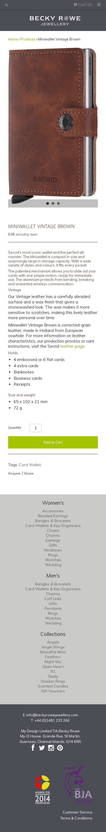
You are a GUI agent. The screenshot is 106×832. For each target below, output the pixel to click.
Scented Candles (53, 686)
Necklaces (53, 550)
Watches (53, 559)
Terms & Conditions (76, 818)
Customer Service (77, 812)
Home (13, 39)
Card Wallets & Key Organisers (53, 525)
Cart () (84, 4)
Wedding (53, 564)
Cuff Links (53, 598)
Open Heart (53, 666)
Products (27, 39)
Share (28, 473)
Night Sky (53, 661)
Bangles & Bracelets (53, 520)
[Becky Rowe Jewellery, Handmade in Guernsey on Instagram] (51, 747)
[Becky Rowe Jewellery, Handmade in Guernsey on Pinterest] (60, 747)
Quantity (14, 427)
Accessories (53, 510)
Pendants (53, 608)
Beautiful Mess (53, 651)
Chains (53, 530)
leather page (72, 346)
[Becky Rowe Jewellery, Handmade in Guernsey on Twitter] (42, 747)
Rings (53, 554)
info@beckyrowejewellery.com (52, 715)
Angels (53, 642)
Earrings (53, 540)
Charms (53, 535)
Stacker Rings (53, 681)
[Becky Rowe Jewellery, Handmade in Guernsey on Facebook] (33, 747)
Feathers (53, 656)
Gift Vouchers (53, 691)
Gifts (53, 545)
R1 (53, 671)
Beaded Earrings (53, 515)
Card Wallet (30, 464)
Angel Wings (53, 647)
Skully (53, 676)
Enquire (14, 473)
